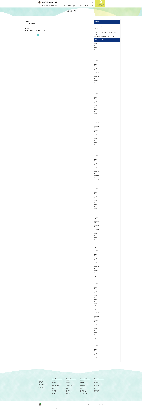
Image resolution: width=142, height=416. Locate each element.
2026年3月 (96, 60)
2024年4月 (96, 155)
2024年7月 (96, 142)
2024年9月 (96, 134)
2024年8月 (96, 138)
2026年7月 (96, 43)
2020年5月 (96, 336)
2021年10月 (96, 270)
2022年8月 (96, 237)
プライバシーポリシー (93, 404)
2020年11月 (96, 316)
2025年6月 (96, 97)
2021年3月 (96, 299)
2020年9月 (96, 324)
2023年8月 (96, 188)
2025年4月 (96, 105)
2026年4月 (96, 55)
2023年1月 (96, 217)
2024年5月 (96, 150)
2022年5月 (96, 241)
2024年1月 (96, 167)
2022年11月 (96, 225)
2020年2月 (96, 349)
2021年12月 (96, 262)
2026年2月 (96, 64)
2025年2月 (96, 113)
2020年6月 (96, 332)
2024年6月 (96, 146)
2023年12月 (96, 171)
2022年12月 (96, 221)
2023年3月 (96, 208)
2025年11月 (96, 76)
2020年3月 (96, 345)
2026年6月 (96, 47)
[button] (92, 2)
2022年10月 (96, 229)
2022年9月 (96, 233)
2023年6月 (96, 196)
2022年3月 (96, 250)
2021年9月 (96, 274)
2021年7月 (96, 283)
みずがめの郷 (68, 378)
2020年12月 (96, 312)
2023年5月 (96, 200)
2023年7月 (96, 192)
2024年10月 (96, 130)
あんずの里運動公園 (84, 378)
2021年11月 (96, 266)
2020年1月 (96, 353)
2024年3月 (96, 159)
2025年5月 (96, 101)
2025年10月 (96, 80)
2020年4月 (96, 340)
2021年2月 (96, 303)
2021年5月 (96, 291)
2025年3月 (96, 109)
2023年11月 (96, 175)
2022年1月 (96, 258)
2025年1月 (96, 117)
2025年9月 (96, 84)
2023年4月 (96, 204)
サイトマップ (100, 404)
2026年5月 (96, 51)
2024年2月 (96, 163)
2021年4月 (96, 295)
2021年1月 (96, 307)
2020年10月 (96, 320)
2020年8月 (96, 328)
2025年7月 (96, 93)
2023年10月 (96, 179)
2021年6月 (96, 287)
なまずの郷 (54, 378)
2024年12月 (96, 122)
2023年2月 (96, 212)
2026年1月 (96, 68)
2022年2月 (96, 254)
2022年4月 (96, 245)
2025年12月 (96, 72)
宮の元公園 (96, 378)
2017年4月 (96, 357)
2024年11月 (96, 126)
